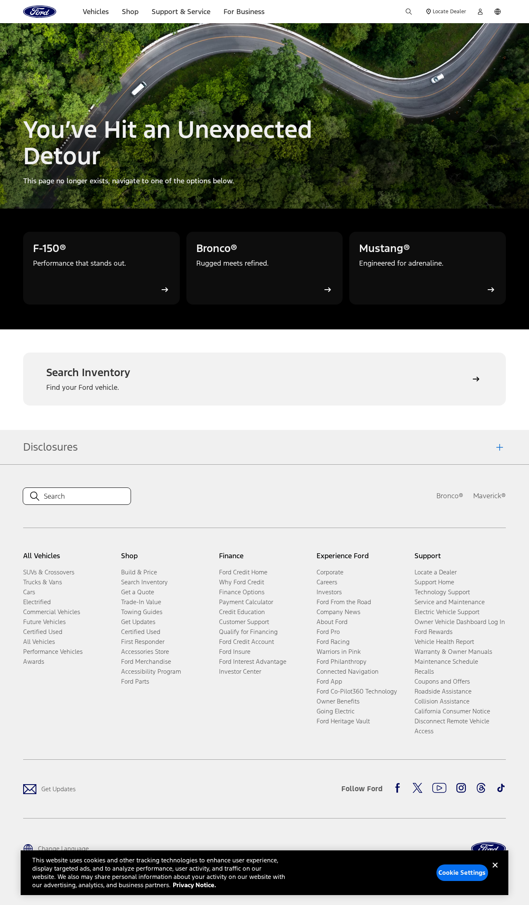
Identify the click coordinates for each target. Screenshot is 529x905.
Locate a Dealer (436, 572)
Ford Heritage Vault (343, 721)
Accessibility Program (151, 671)
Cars (29, 592)
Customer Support (244, 622)
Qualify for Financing (248, 632)
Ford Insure (234, 651)
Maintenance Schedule (446, 661)
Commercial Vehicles (51, 612)
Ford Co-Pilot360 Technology (357, 691)
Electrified (37, 602)
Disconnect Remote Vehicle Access (452, 726)
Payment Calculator (246, 602)
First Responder (142, 642)
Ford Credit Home (243, 572)
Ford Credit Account (246, 642)
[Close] (495, 872)
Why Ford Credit (241, 582)
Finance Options (241, 592)
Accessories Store (145, 651)
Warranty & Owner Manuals (453, 651)
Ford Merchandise (146, 661)
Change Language (63, 848)
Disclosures (50, 447)
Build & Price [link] (139, 572)
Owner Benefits (338, 701)
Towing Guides (141, 612)
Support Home (434, 582)
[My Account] (480, 11)
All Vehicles (39, 642)
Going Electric (336, 711)
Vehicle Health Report (444, 642)
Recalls (424, 671)
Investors (329, 592)
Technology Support (442, 592)
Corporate (330, 572)
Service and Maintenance (450, 602)
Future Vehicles (44, 622)
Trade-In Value (141, 602)
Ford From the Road (344, 602)
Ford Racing (333, 642)
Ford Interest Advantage (252, 661)
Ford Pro (328, 632)
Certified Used (42, 632)
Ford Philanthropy (342, 661)
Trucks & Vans (42, 582)
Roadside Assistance (443, 691)
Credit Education (242, 612)
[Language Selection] (497, 11)
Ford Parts (135, 681)
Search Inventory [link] (144, 582)
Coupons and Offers (442, 681)
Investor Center (240, 671)
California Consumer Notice (452, 711)
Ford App (329, 681)
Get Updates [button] (138, 622)
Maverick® (489, 495)
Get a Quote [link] (137, 592)
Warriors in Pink (339, 651)
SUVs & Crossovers (48, 572)
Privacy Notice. (194, 885)
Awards (33, 661)
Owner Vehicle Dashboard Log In (460, 622)
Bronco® (449, 495)
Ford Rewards (434, 632)
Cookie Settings (462, 872)
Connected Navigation (348, 671)
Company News (338, 612)
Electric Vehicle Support (447, 612)
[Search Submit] (408, 11)
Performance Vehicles (53, 651)
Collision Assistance (442, 701)
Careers (327, 582)
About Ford (332, 622)
